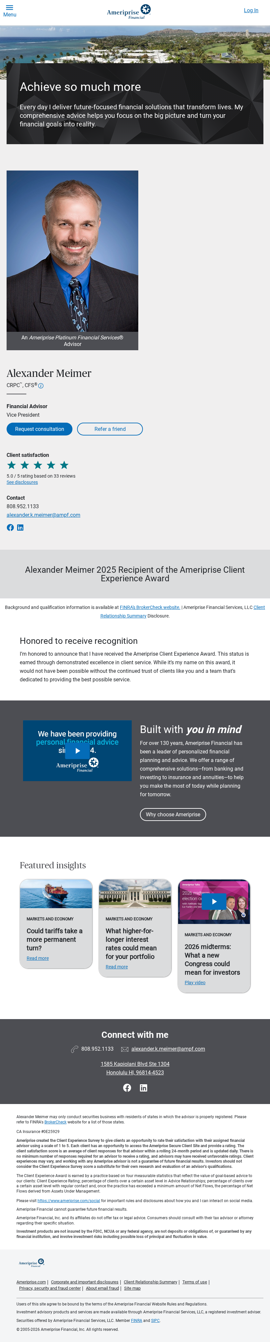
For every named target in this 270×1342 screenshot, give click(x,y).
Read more (38, 958)
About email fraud (102, 1288)
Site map (132, 1288)
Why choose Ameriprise (173, 814)
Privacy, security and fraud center (50, 1288)
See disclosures (22, 482)
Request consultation (39, 429)
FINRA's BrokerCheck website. (150, 607)
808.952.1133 (23, 506)
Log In (251, 10)
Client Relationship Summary (150, 1281)
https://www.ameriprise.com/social (69, 1200)
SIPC (155, 1320)
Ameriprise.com (31, 1281)
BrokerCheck (55, 1122)
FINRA (136, 1320)
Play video (195, 982)
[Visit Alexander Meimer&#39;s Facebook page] (128, 1088)
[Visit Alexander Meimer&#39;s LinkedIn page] (143, 1088)
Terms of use (194, 1281)
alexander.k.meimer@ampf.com (43, 515)
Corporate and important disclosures (85, 1281)
